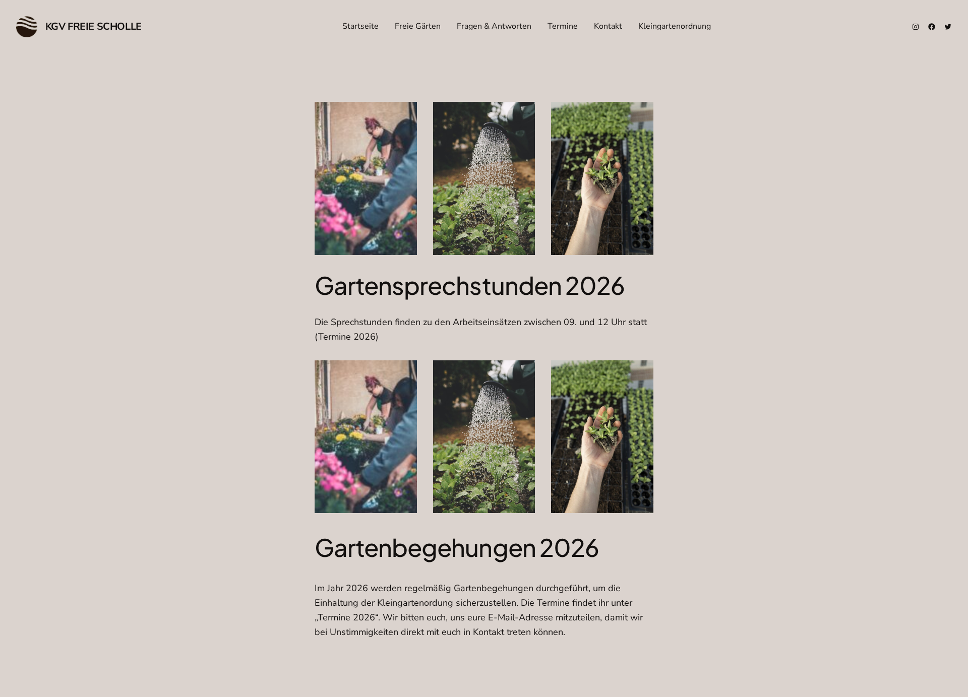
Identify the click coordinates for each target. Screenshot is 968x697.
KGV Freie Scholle (93, 26)
